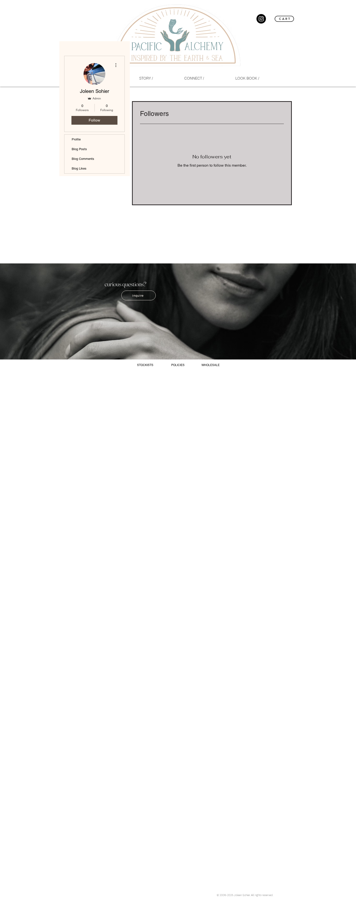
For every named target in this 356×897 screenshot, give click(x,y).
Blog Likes (79, 168)
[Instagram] (261, 19)
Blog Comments (83, 159)
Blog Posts (79, 149)
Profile (76, 139)
